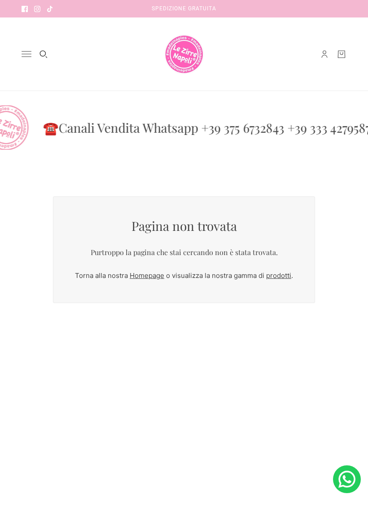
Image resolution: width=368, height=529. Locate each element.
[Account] (324, 54)
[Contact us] (347, 479)
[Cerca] (43, 54)
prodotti (278, 275)
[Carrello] (341, 54)
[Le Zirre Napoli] (184, 54)
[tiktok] (50, 8)
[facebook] (24, 8)
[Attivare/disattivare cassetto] (26, 54)
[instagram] (37, 8)
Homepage (147, 275)
